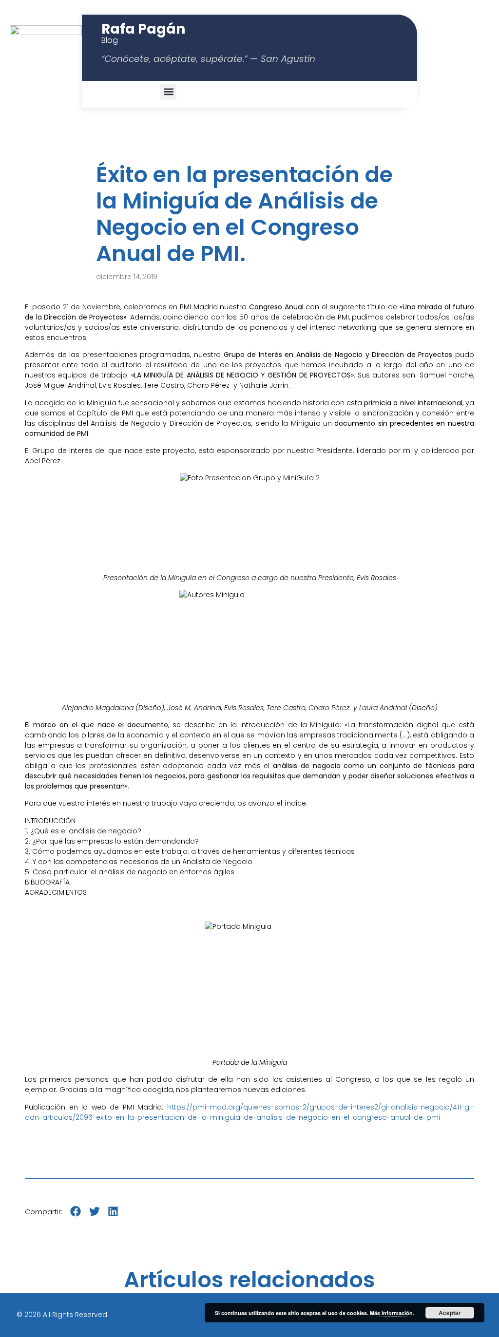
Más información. (392, 1313)
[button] (168, 92)
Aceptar (450, 1312)
